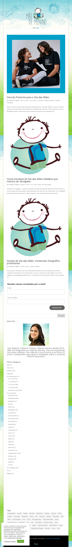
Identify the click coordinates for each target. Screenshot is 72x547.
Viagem (9, 473)
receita (60, 525)
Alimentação (12, 398)
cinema (60, 513)
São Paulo (47, 528)
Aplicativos (11, 401)
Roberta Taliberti (14, 100)
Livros (10, 436)
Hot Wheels (22, 522)
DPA (36, 516)
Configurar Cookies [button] (10, 541)
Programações (12, 453)
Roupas (10, 459)
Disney (31, 516)
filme (62, 516)
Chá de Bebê (12, 416)
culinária (10, 516)
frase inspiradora (36, 519)
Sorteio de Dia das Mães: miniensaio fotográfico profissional (33, 262)
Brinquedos (11, 410)
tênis (58, 528)
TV (9, 465)
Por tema (10, 393)
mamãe (57, 100)
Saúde (10, 462)
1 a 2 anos (11, 381)
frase (28, 519)
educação (42, 516)
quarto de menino (43, 525)
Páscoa (10, 447)
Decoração (11, 418)
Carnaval (11, 413)
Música (10, 439)
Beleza (10, 407)
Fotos (39, 184)
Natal (10, 442)
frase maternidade (48, 519)
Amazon (19, 513)
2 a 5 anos (33, 100)
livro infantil (38, 522)
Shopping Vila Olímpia (37, 528)
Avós (8, 365)
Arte (9, 404)
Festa (10, 427)
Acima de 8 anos (49, 100)
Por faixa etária (46, 184)
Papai (8, 373)
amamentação (11, 513)
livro (32, 522)
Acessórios (11, 395)
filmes (9, 519)
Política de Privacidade (53, 538)
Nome (10, 444)
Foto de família (17, 519)
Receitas (10, 456)
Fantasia (48, 516)
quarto (34, 525)
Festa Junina (12, 430)
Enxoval (10, 424)
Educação (11, 421)
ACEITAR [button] (20, 541)
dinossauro (25, 516)
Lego (28, 522)
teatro (53, 528)
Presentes (10, 103)
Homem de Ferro (12, 522)
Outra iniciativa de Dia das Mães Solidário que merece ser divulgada (32, 180)
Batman (25, 513)
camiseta (46, 513)
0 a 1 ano (34, 184)
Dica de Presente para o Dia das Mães (28, 97)
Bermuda (31, 513)
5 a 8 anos (40, 100)
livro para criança (48, 522)
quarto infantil (53, 525)
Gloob (56, 519)
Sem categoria (11, 468)
